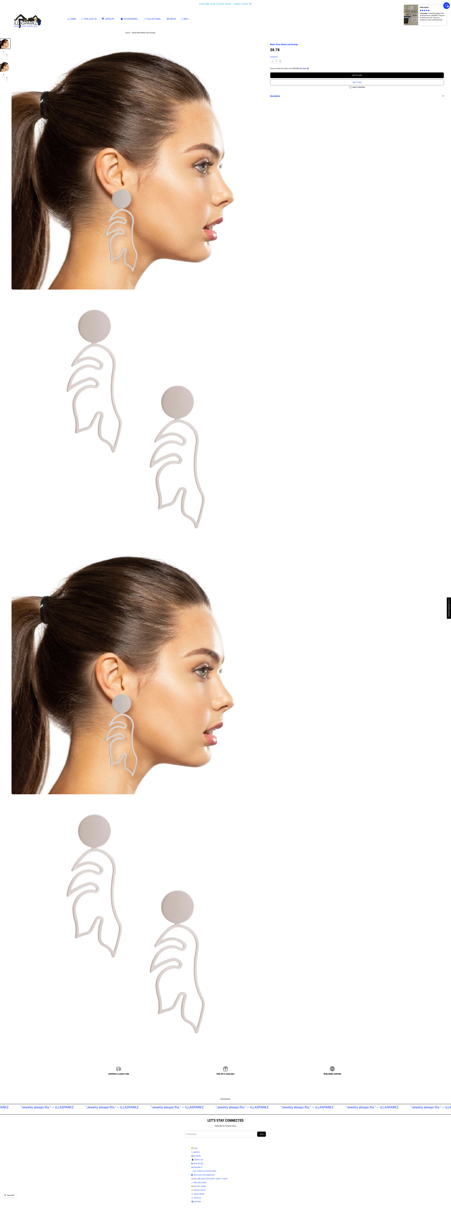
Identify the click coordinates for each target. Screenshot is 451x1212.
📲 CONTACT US (197, 1160)
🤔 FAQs (194, 1148)
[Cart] (436, 19)
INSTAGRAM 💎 (197, 1167)
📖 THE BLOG (196, 1198)
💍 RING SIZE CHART (199, 1183)
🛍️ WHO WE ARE (197, 1163)
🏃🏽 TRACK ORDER (197, 1194)
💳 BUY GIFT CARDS (198, 1186)
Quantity (274, 57)
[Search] (426, 19)
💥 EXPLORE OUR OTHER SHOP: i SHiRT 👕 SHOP (209, 1179)
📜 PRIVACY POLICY (198, 1190)
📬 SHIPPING (196, 1202)
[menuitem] (72, 19)
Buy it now (357, 82)
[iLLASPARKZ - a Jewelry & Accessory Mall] (27, 19)
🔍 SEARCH (195, 1152)
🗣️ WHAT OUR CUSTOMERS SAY (203, 1175)
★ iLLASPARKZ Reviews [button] (449, 608)
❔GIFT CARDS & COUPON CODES (203, 1171)
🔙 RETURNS (196, 1156)
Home (127, 33)
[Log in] (431, 19)
